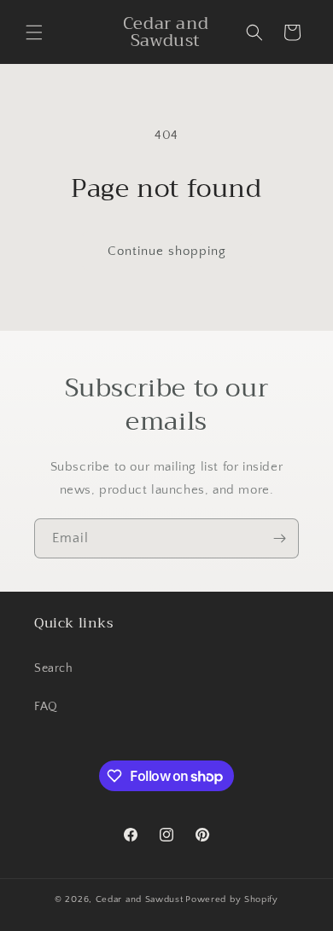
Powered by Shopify (231, 899)
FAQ (46, 707)
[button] (34, 32)
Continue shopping (167, 251)
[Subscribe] (279, 538)
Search (53, 668)
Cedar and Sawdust (140, 899)
